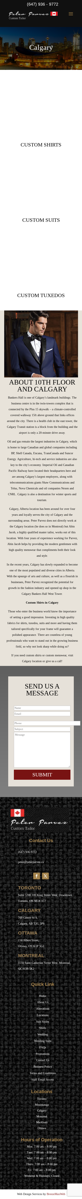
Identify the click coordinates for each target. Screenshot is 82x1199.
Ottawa (42, 1128)
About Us (42, 1002)
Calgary (41, 1110)
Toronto (41, 1098)
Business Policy (42, 1066)
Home (42, 996)
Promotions (42, 1053)
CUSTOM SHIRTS (41, 144)
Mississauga (42, 1104)
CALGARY (29, 910)
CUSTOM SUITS (41, 220)
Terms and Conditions (43, 1073)
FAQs (42, 1047)
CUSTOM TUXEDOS (41, 295)
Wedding (42, 1034)
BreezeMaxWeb (56, 1194)
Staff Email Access (42, 1079)
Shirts (42, 1028)
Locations (42, 1015)
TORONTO (29, 887)
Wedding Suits (42, 1041)
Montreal (41, 1116)
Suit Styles (42, 1021)
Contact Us (42, 1060)
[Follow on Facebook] (36, 876)
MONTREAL (31, 955)
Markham (42, 1122)
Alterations (42, 1008)
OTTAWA (27, 933)
